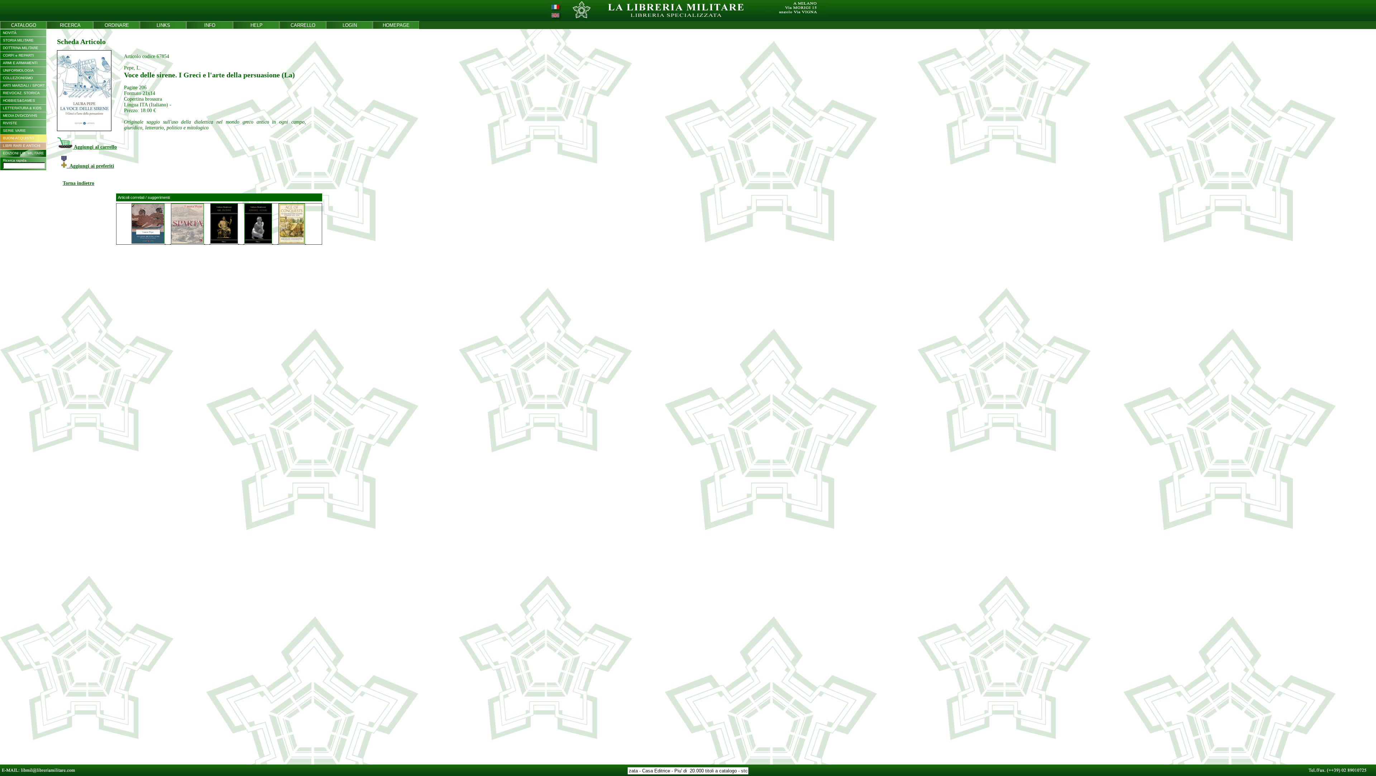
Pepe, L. (132, 68)
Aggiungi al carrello (95, 147)
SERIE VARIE (14, 131)
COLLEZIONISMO (18, 78)
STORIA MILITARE (18, 40)
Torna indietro (78, 183)
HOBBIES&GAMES (19, 100)
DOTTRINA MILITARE (20, 48)
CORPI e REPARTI (18, 55)
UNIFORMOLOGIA (18, 70)
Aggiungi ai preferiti (90, 166)
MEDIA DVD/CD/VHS (20, 116)
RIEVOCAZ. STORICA (21, 93)
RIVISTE (10, 123)
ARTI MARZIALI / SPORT (24, 85)
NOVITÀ (9, 33)
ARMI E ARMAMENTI (20, 63)
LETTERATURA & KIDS (22, 108)
